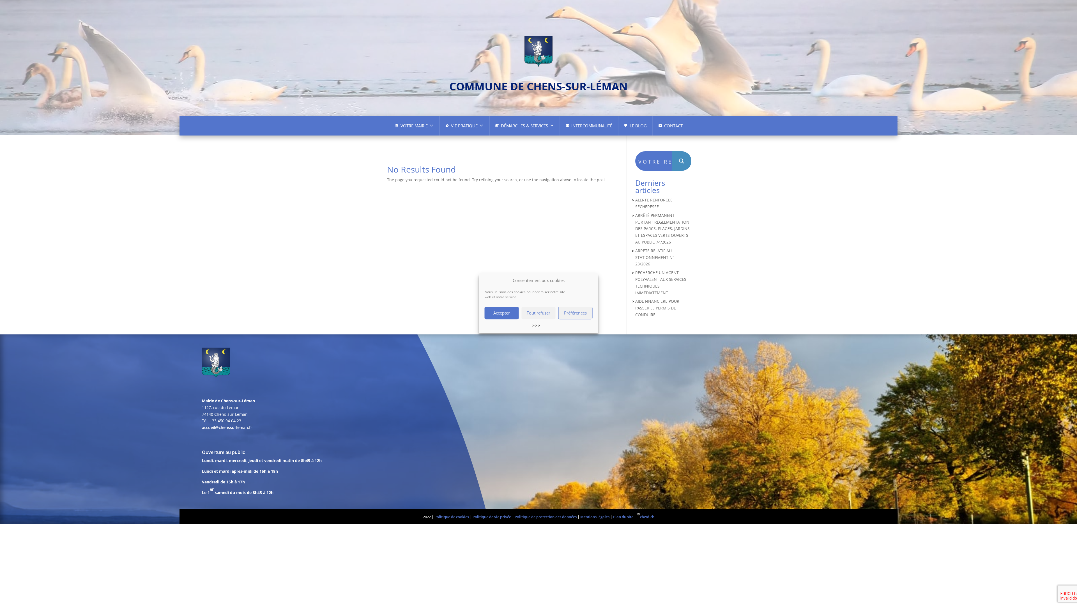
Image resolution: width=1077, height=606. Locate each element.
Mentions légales (594, 516)
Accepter (501, 313)
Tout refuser (538, 313)
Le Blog (638, 125)
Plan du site (623, 516)
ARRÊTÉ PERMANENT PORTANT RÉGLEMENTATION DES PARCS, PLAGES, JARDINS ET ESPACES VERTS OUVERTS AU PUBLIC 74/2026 (662, 229)
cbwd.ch (647, 516)
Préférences (575, 313)
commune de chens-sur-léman (538, 86)
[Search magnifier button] (681, 161)
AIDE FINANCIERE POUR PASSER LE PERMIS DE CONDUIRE (657, 308)
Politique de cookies (451, 516)
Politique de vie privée (492, 516)
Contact (673, 125)
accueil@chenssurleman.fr (227, 427)
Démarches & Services (524, 125)
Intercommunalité (591, 125)
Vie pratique (464, 125)
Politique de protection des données (546, 516)
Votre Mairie (414, 125)
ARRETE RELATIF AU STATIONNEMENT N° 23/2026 (654, 257)
